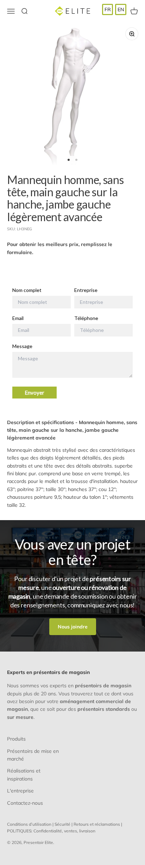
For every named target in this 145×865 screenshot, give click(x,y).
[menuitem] (107, 9)
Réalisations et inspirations (23, 775)
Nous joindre (73, 627)
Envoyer (34, 392)
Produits (16, 739)
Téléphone (86, 318)
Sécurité (62, 824)
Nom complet (27, 290)
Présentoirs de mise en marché (33, 755)
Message (22, 346)
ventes (70, 830)
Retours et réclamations (97, 824)
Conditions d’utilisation (29, 824)
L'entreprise (20, 791)
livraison (87, 830)
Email (18, 318)
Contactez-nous (25, 803)
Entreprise (85, 290)
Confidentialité (47, 830)
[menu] (114, 9)
